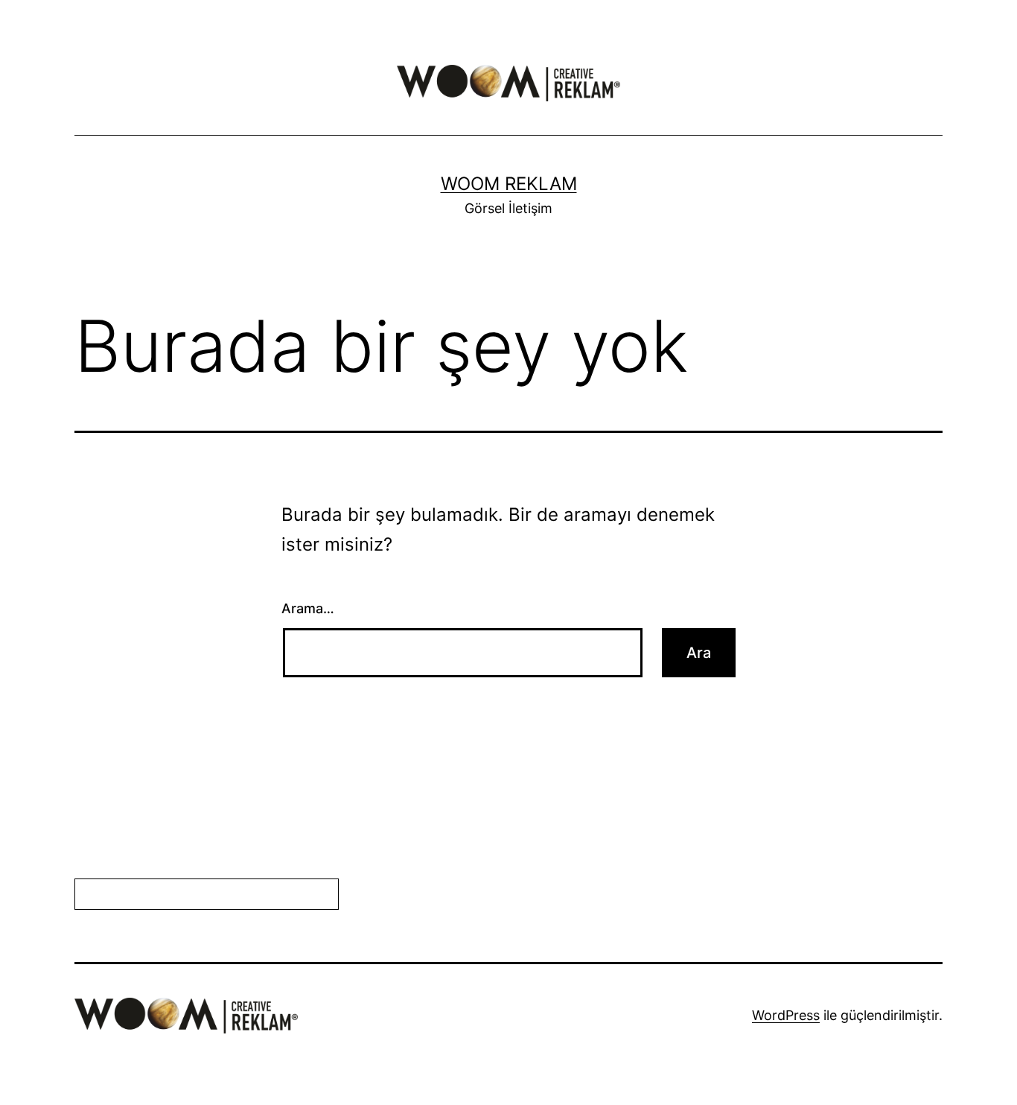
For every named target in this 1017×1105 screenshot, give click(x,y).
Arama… (307, 608)
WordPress (786, 1015)
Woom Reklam (509, 183)
